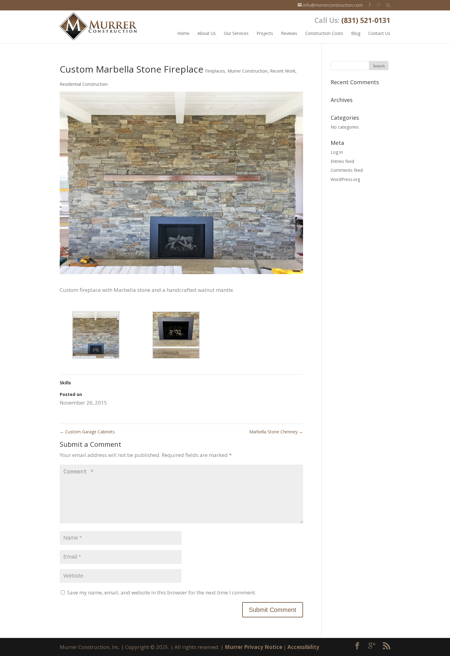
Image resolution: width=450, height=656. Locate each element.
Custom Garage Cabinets (87, 432)
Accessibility (303, 646)
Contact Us (379, 33)
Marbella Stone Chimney (276, 432)
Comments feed (347, 170)
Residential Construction (84, 84)
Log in (337, 152)
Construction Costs (324, 33)
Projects (265, 33)
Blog (355, 33)
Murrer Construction (247, 71)
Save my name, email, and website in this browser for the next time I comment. (161, 592)
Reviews (289, 33)
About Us (206, 33)
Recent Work (282, 71)
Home (183, 33)
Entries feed (342, 161)
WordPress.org (345, 179)
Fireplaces (215, 71)
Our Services (236, 33)
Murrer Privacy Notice (253, 646)
